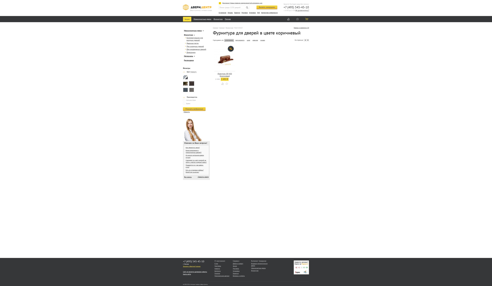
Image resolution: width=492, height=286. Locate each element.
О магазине (222, 13)
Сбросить (187, 112)
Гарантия (237, 13)
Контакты (217, 271)
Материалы (188, 56)
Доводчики (191, 52)
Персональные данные (221, 276)
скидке (262, 40)
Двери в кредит (238, 263)
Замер (235, 266)
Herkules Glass (191, 100)
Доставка (245, 13)
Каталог (221, 28)
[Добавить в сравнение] (223, 83)
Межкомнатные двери (202, 19)
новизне (255, 40)
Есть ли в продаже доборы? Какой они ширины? (195, 171)
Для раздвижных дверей (196, 49)
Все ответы (188, 177)
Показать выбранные (194, 109)
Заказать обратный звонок (192, 266)
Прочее (228, 19)
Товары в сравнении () (301, 28)
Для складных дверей (195, 46)
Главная (215, 28)
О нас (216, 263)
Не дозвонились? (302, 11)
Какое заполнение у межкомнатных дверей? (194, 151)
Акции (187, 19)
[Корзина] (307, 19)
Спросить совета (203, 177)
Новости (217, 268)
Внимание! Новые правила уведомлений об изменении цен (242, 3)
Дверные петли (193, 43)
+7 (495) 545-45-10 (296, 7)
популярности (239, 40)
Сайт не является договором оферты (195, 272)
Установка (252, 13)
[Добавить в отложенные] (227, 83)
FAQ (258, 13)
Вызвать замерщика (267, 7)
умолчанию (229, 40)
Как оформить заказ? (193, 148)
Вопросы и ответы (239, 276)
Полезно (217, 273)
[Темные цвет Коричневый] (191, 83)
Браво (188, 103)
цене (248, 40)
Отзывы (230, 13)
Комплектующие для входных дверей (195, 39)
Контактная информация (269, 13)
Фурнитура (218, 19)
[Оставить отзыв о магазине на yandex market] (301, 274)
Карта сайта (187, 274)
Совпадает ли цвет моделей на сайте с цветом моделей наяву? (196, 161)
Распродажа (189, 60)
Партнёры (217, 266)
